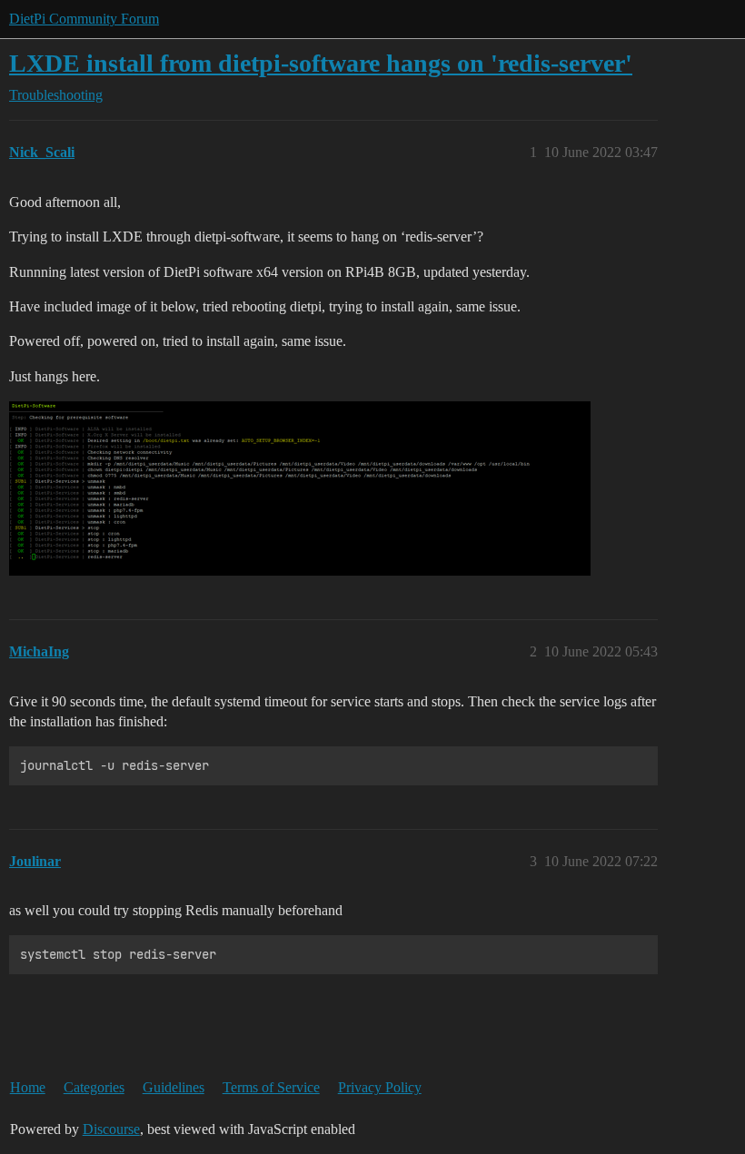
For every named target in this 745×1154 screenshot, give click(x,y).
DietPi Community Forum (84, 18)
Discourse (111, 1129)
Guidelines (173, 1087)
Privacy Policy (380, 1087)
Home (27, 1087)
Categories (94, 1087)
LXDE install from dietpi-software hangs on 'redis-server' (320, 63)
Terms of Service (271, 1087)
